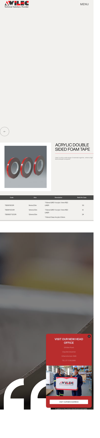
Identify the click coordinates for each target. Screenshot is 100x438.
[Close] (89, 336)
